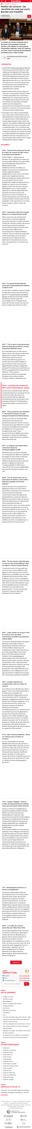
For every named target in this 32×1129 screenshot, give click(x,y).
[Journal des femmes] (8, 1116)
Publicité (28, 1101)
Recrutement (24, 1103)
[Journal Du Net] (8, 1120)
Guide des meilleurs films (10, 1066)
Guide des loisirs (8, 1061)
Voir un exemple (24, 976)
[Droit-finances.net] (23, 1120)
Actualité (7, 4)
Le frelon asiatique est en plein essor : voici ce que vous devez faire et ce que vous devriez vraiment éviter (16, 1026)
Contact (6, 1103)
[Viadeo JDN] (23, 1123)
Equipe (14, 1101)
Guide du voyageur (8, 1079)
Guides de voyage (8, 1077)
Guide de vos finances (9, 1050)
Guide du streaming (9, 1073)
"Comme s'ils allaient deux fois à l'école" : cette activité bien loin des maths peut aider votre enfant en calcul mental (17, 1019)
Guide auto (6, 1048)
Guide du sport (7, 1070)
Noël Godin (6, 1008)
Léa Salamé (6, 1012)
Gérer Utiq (27, 1105)
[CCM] (23, 1116)
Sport (5, 978)
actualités (4, 1095)
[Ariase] (8, 1127)
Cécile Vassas (5, 16)
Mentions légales (12, 1106)
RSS (19, 1103)
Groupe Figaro (20, 1106)
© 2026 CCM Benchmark (16, 1108)
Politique (14, 4)
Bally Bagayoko (7, 1001)
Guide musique (7, 1068)
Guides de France (8, 1052)
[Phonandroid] (23, 1127)
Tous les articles (13, 1103)
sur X (17, 359)
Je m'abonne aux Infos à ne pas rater (17, 57)
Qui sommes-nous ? (7, 1101)
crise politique (17, 656)
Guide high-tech (8, 1054)
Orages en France (8, 997)
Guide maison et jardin (10, 1064)
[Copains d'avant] (8, 1123)
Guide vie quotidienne (9, 1075)
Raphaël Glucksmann (9, 1010)
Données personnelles (7, 1105)
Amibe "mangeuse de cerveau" (12, 1003)
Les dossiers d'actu (9, 980)
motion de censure (17, 68)
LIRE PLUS (16, 962)
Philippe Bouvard (8, 1006)
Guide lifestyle (7, 1059)
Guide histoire (7, 1057)
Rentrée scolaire (8, 999)
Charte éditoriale (21, 1101)
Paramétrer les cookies (18, 1105)
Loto (4, 1015)
